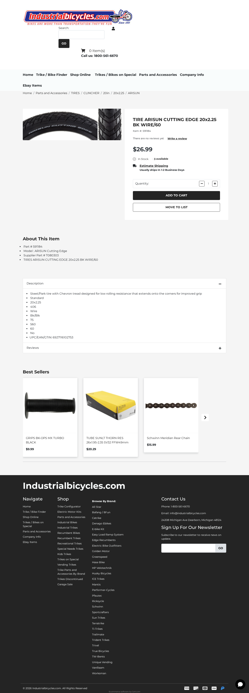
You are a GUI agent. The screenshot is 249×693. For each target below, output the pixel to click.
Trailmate (98, 634)
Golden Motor (101, 551)
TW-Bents (98, 656)
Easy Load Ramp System (108, 534)
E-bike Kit (98, 529)
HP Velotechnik (102, 568)
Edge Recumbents (104, 540)
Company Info (192, 75)
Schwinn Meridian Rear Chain (168, 438)
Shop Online (80, 75)
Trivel (95, 645)
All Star (96, 506)
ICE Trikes (98, 579)
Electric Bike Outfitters (106, 545)
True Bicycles (100, 651)
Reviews (33, 348)
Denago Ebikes (101, 523)
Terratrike (98, 623)
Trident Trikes (100, 640)
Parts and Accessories (158, 75)
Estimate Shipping (154, 166)
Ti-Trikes (97, 628)
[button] (113, 28)
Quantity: (142, 183)
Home (28, 75)
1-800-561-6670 (180, 506)
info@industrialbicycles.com (188, 513)
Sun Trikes (98, 617)
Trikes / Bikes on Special (115, 75)
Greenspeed (99, 556)
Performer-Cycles (103, 590)
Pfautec (97, 595)
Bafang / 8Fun (101, 512)
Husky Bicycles (101, 573)
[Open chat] (240, 684)
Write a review (177, 138)
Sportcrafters (100, 612)
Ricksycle (98, 601)
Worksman (99, 673)
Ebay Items (32, 86)
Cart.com (136, 691)
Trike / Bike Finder (51, 75)
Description (35, 283)
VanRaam (98, 667)
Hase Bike (98, 562)
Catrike (96, 518)
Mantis (96, 584)
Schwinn (97, 606)
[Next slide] (205, 417)
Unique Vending (102, 662)
